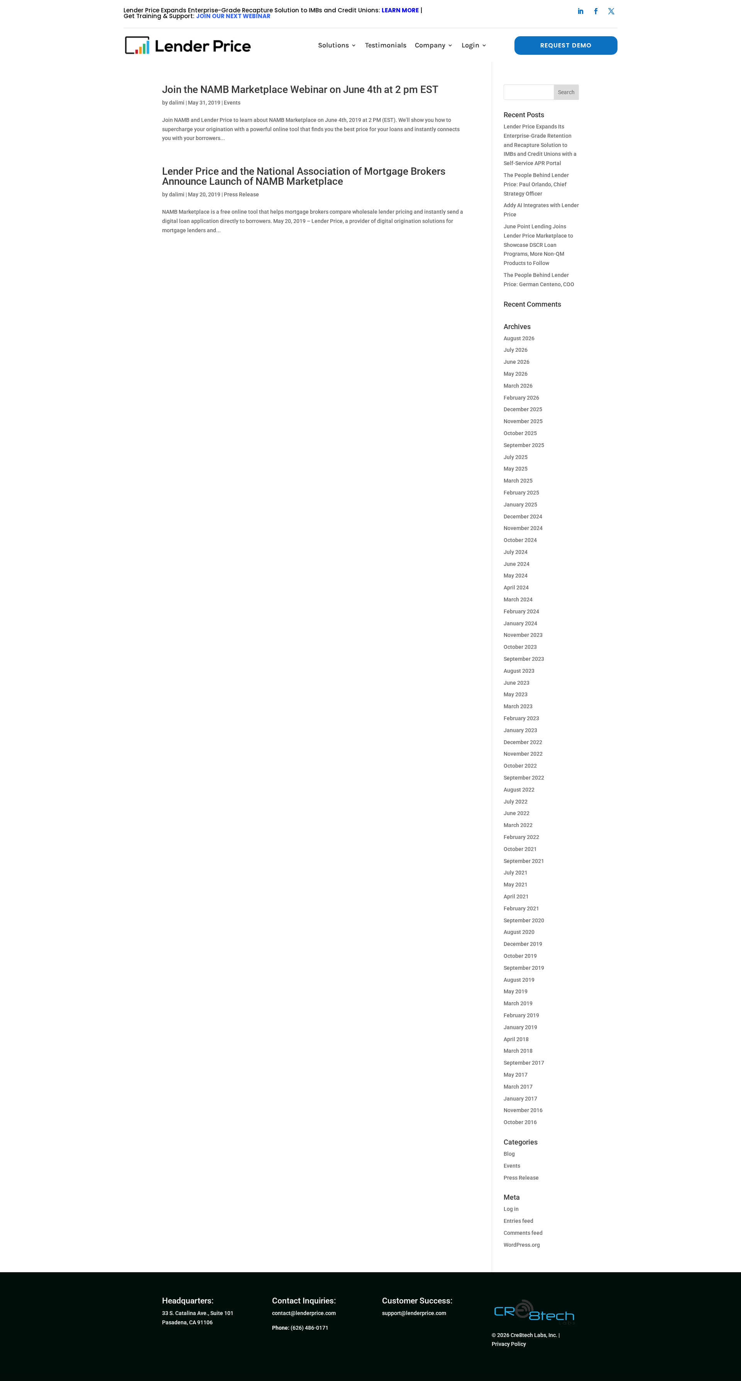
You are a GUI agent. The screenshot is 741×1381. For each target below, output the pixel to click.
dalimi (176, 103)
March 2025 (518, 481)
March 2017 (518, 1087)
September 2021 (524, 861)
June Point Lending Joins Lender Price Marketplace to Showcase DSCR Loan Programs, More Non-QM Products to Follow (538, 244)
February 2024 (521, 611)
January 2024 (520, 623)
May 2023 (516, 694)
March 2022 (518, 825)
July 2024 (516, 552)
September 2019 (524, 968)
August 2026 (519, 338)
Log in (511, 1209)
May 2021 (516, 884)
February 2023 (521, 718)
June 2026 (517, 362)
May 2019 (516, 991)
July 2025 (516, 457)
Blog (509, 1154)
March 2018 (518, 1051)
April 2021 (516, 896)
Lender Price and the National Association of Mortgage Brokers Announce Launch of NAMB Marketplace (303, 176)
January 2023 (520, 730)
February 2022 (521, 837)
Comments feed (523, 1233)
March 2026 (518, 386)
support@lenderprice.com (414, 1313)
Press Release (241, 194)
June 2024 (517, 564)
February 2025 (521, 493)
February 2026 (521, 398)
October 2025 (520, 433)
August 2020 (519, 932)
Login (470, 45)
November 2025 (523, 421)
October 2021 (520, 849)
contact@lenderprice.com (304, 1313)
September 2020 (524, 920)
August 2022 (519, 790)
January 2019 (520, 1027)
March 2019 (518, 1003)
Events (232, 103)
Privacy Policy (509, 1344)
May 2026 (516, 374)
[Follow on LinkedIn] (580, 11)
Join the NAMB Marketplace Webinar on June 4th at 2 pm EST (300, 89)
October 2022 (520, 766)
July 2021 (516, 872)
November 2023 (523, 635)
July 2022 (516, 802)
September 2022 (524, 778)
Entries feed (518, 1221)
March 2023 (518, 706)
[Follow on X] (611, 11)
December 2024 (523, 516)
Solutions (333, 45)
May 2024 (516, 575)
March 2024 (518, 599)
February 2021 (521, 908)
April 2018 (516, 1039)
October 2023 (520, 647)
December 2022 (523, 742)
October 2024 (520, 540)
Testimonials (385, 45)
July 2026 (516, 350)
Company (430, 45)
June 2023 (517, 683)
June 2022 (517, 813)
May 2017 (516, 1075)
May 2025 (516, 469)
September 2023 (524, 659)
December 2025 (523, 409)
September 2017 (524, 1063)
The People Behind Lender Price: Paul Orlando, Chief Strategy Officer (536, 184)
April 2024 (516, 587)
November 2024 (523, 528)
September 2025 (524, 445)
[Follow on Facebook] (596, 11)
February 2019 (521, 1015)
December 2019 (523, 944)
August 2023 (519, 671)
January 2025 (520, 504)
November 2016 (523, 1110)
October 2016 (520, 1122)
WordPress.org (522, 1245)
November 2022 (523, 754)
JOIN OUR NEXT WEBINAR (233, 16)
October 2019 (520, 956)
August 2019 (519, 980)
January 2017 (520, 1099)
